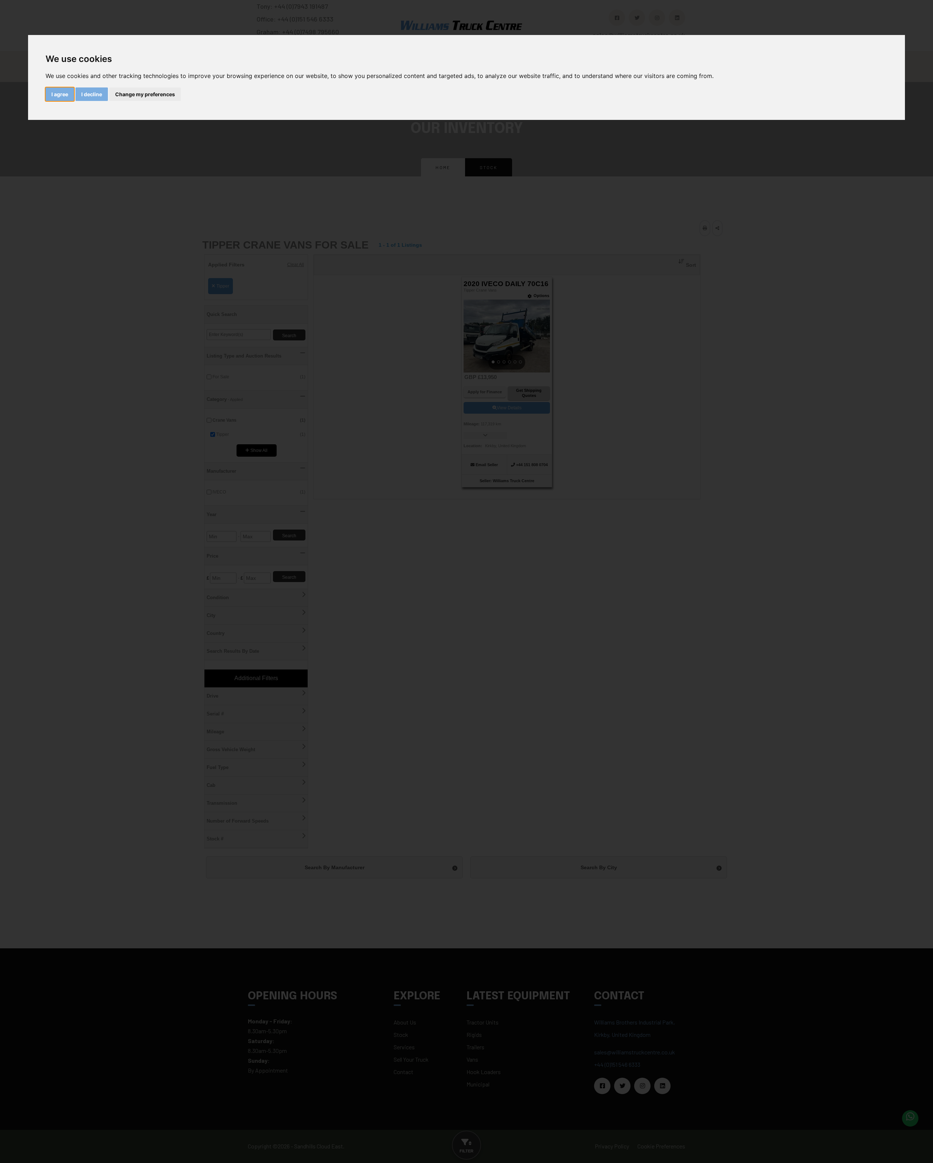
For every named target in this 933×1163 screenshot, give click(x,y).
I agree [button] (59, 94)
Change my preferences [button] (145, 94)
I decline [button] (91, 94)
